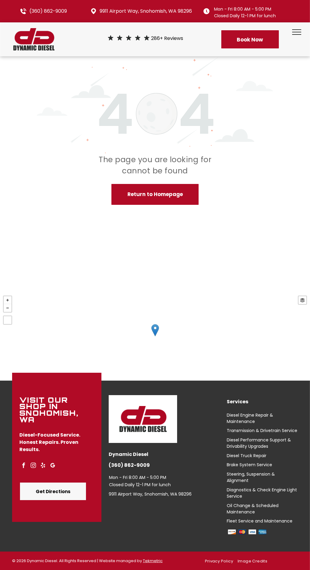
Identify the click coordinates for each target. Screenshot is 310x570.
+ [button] (8, 300)
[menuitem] (221, 561)
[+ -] (155, 337)
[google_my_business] (52, 466)
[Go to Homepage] (33, 31)
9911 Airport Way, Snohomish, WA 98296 (146, 11)
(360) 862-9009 (48, 11)
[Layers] (302, 300)
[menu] (297, 32)
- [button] (8, 308)
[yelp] (43, 466)
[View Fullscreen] (8, 320)
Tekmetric (153, 561)
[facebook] (23, 466)
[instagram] (33, 466)
